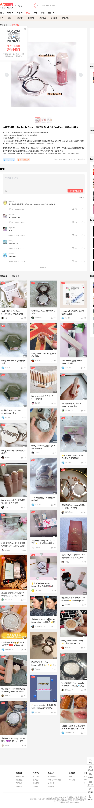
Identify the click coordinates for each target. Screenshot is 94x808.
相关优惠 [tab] (15, 276)
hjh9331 (11, 214)
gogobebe (11, 227)
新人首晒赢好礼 (24, 160)
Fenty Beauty (10, 160)
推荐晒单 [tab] (3, 276)
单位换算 (51, 783)
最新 (9, 18)
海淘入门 (72, 776)
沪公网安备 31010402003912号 (69, 803)
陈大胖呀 (11, 201)
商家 (18, 12)
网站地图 (19, 786)
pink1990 (11, 254)
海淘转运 (54, 18)
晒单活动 (65, 18)
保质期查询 (52, 776)
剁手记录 (31, 18)
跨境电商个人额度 (54, 780)
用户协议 (19, 783)
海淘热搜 (72, 780)
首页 (1, 25)
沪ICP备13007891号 (36, 799)
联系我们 (36, 780)
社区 (1, 18)
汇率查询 (51, 786)
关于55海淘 (20, 776)
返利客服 (36, 783)
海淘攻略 (20, 18)
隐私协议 (19, 780)
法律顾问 (36, 786)
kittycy (10, 241)
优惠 (9, 12)
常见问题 (36, 776)
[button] (19, 5)
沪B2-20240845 (66, 799)
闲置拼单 (42, 18)
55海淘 (6, 5)
